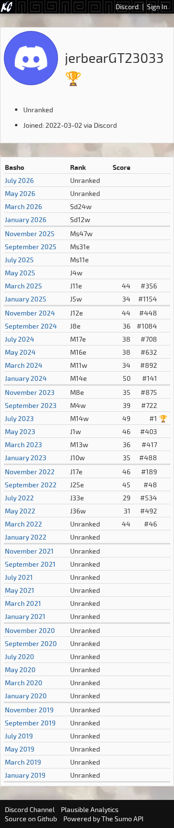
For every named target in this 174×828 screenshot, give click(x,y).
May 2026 (20, 193)
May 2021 (19, 590)
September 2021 (30, 564)
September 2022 (31, 484)
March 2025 (23, 285)
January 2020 (26, 695)
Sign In (157, 6)
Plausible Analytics (89, 809)
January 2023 (25, 457)
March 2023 (23, 444)
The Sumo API (123, 818)
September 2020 (31, 643)
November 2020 (30, 630)
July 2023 (19, 418)
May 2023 (20, 431)
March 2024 (24, 365)
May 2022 (20, 510)
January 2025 (25, 298)
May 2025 (20, 272)
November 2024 (30, 312)
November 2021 (29, 551)
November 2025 (30, 233)
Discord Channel (30, 809)
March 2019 (23, 762)
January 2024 (26, 378)
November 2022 (30, 471)
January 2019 (25, 775)
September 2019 (30, 722)
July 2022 (19, 497)
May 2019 (19, 748)
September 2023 (31, 405)
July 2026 (19, 180)
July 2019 (19, 735)
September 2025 (31, 246)
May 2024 (20, 352)
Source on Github (31, 818)
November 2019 (29, 709)
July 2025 (19, 259)
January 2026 (25, 219)
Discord (127, 6)
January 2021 (25, 616)
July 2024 (19, 339)
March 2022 (23, 523)
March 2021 (23, 603)
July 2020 (19, 656)
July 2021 (19, 577)
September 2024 (31, 326)
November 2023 (30, 392)
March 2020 (24, 682)
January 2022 (25, 537)
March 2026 (23, 206)
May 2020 (20, 669)
